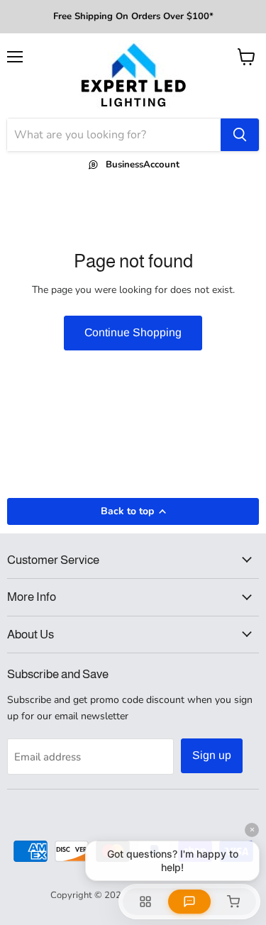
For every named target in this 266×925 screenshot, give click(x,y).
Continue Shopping (133, 332)
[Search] (240, 134)
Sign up (211, 755)
